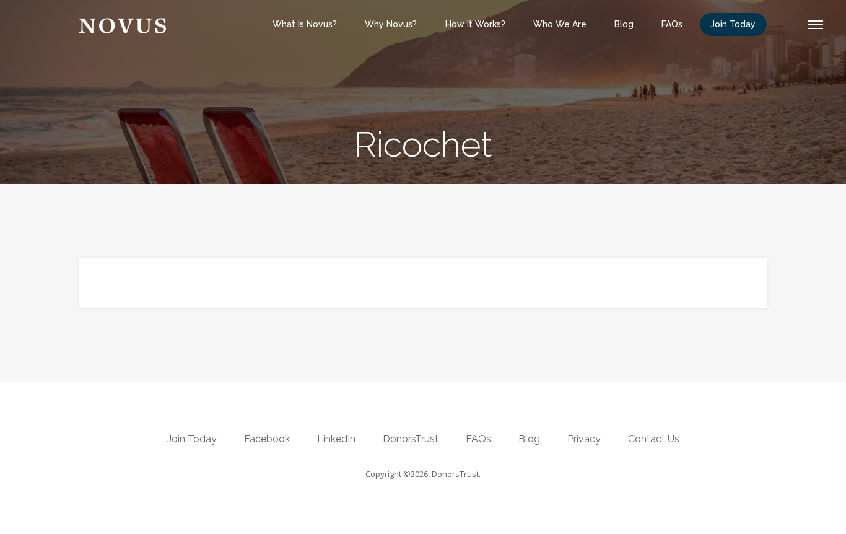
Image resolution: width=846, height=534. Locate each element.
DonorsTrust (410, 439)
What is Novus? (305, 24)
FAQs (671, 24)
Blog (624, 24)
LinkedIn (336, 439)
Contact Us (653, 439)
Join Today (733, 24)
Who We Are (560, 24)
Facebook (267, 439)
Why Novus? (391, 24)
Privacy (584, 439)
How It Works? (475, 24)
